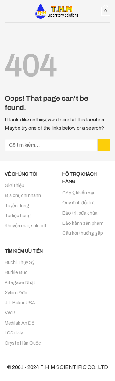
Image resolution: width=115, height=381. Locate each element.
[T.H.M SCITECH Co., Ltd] (57, 11)
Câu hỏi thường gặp (82, 233)
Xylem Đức (16, 292)
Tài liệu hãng (18, 215)
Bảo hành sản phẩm (82, 223)
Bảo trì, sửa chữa (79, 213)
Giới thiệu (14, 185)
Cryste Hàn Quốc (23, 343)
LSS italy (14, 332)
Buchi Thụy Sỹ (19, 262)
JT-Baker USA (20, 302)
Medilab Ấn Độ (19, 323)
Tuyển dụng (17, 205)
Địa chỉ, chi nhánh (23, 195)
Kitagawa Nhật (20, 282)
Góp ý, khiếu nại (78, 192)
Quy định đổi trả (78, 202)
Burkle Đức (16, 272)
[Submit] (104, 145)
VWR (10, 312)
